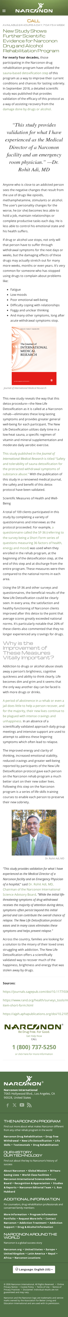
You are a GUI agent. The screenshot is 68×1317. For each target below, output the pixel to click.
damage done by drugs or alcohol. (27, 109)
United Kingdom (14, 1253)
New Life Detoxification (37, 1140)
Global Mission (37, 1170)
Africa (8, 1257)
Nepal (51, 1253)
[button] (34, 1271)
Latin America (36, 1253)
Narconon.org (13, 1249)
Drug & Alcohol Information (35, 1227)
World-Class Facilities (35, 1175)
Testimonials (21, 1145)
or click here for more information (34, 1054)
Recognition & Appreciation (32, 1183)
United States (34, 1249)
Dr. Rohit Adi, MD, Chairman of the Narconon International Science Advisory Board (31, 889)
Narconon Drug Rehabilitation (23, 1136)
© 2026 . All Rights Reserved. (29, 1284)
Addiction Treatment (33, 1222)
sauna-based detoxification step (25, 73)
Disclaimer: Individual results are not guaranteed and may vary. (31, 1291)
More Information (15, 1214)
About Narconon (14, 1170)
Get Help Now (34, 1036)
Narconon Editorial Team (35, 1187)
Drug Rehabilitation (46, 1145)
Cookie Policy (27, 1286)
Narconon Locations (27, 1257)
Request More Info (30, 1218)
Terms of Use (43, 1286)
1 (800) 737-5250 (34, 1047)
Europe (50, 1249)
